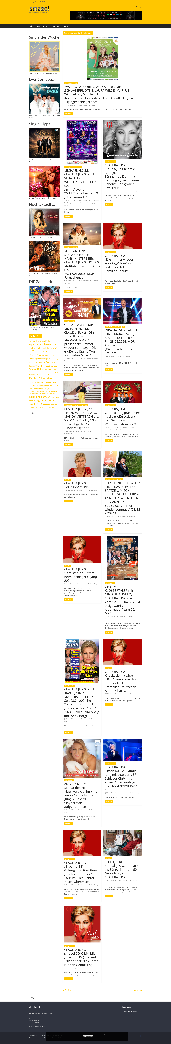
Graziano (112, 430)
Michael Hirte (119, 430)
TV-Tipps (74, 247)
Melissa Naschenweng (52, 391)
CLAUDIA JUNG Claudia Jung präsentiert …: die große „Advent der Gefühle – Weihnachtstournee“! (122, 416)
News (37, 26)
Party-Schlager (110, 583)
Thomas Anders (52, 404)
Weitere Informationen (119, 1034)
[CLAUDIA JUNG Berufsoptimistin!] (82, 452)
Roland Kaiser (37, 396)
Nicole (44, 393)
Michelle (40, 393)
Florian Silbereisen (41, 378)
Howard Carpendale (43, 386)
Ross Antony (49, 397)
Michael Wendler (33, 393)
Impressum (126, 1015)
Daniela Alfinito (48, 369)
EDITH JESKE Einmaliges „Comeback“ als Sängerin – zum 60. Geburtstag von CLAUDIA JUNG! (122, 869)
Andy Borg (44, 362)
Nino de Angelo (51, 393)
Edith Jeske (108, 883)
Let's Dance (33, 389)
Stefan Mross (134, 516)
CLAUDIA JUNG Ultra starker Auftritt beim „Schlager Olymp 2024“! (80, 575)
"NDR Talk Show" (49, 348)
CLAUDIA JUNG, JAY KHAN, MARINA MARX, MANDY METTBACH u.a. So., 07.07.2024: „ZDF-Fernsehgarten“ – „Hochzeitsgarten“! (81, 418)
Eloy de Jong (54, 372)
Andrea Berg (53, 359)
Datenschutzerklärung (129, 1012)
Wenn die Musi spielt (49, 407)
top (76, 83)
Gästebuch (56, 26)
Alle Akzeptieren (88, 1036)
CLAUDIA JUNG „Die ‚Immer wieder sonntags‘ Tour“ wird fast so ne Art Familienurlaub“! (120, 263)
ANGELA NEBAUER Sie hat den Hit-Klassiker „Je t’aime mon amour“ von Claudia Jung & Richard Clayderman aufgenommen (81, 795)
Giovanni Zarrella (37, 382)
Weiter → (138, 990)
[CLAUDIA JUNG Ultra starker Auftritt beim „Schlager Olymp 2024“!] (82, 538)
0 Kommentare (83, 105)
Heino (48, 382)
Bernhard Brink (36, 369)
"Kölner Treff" (35, 347)
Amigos (45, 358)
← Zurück (67, 990)
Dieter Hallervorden (45, 372)
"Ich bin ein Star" (48, 344)
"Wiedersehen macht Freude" (113, 358)
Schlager (74, 167)
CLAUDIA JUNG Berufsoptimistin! (77, 485)
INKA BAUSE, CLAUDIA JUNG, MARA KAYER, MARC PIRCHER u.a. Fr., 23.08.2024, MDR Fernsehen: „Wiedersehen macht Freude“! (121, 341)
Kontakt (66, 26)
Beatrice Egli (51, 366)
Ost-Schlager (109, 326)
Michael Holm (75, 203)
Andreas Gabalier (33, 363)
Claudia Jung (67, 203)
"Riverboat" (43, 355)
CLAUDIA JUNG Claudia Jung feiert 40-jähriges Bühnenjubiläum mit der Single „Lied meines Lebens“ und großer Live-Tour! (122, 176)
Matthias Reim (41, 391)
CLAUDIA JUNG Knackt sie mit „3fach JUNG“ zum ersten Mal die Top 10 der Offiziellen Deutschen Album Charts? (121, 681)
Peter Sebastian (84, 203)
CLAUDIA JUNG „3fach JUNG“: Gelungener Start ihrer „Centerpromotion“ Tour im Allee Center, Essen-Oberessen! (80, 872)
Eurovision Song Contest (39, 374)
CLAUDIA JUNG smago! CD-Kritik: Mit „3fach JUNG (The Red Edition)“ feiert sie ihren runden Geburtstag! (81, 957)
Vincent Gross (38, 407)
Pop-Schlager (69, 83)
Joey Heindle (55, 386)
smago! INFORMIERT (44, 400)
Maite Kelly (43, 388)
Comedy (67, 167)
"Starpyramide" (95, 200)
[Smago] (31, 26)
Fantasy (53, 375)
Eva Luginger (94, 105)
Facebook (46, 26)
